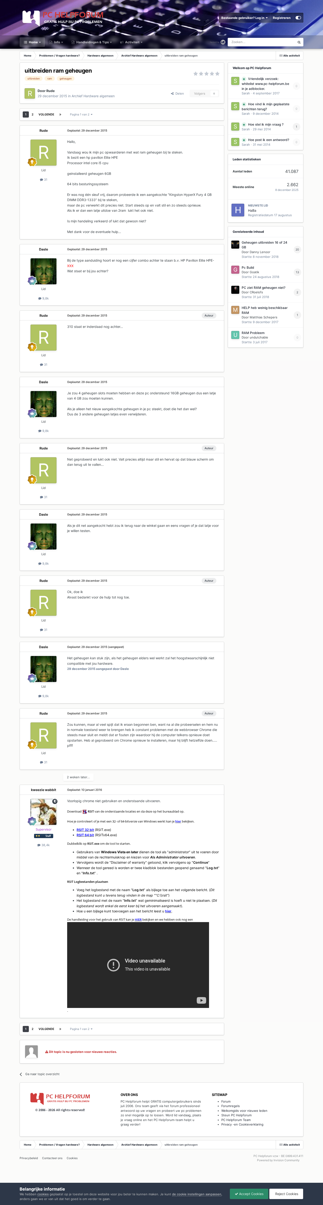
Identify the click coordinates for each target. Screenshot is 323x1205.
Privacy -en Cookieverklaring (242, 1124)
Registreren (282, 18)
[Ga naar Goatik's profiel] (235, 270)
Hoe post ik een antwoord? (268, 140)
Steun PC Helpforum (236, 1115)
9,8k (45, 298)
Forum (226, 1101)
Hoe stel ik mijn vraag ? (266, 124)
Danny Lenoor (260, 252)
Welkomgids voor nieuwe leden (244, 1111)
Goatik (254, 272)
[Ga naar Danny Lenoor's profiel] (235, 245)
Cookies (72, 1158)
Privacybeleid (29, 1158)
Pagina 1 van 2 (80, 114)
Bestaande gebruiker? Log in (243, 18)
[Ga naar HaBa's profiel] (237, 210)
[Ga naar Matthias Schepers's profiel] (235, 310)
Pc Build (248, 267)
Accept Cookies (250, 1194)
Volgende (46, 114)
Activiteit (132, 42)
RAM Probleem (253, 333)
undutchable (259, 337)
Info (56, 42)
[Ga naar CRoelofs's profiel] (235, 290)
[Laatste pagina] (60, 114)
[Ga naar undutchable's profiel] (235, 335)
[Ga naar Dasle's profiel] (44, 271)
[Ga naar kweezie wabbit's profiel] (44, 812)
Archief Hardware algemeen (93, 96)
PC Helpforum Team (236, 1120)
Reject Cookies (286, 1194)
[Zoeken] (299, 42)
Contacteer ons (52, 1158)
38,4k (45, 845)
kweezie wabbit (43, 790)
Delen (179, 93)
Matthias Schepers (263, 317)
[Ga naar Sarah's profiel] (235, 81)
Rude (50, 91)
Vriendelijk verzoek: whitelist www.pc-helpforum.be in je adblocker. (265, 84)
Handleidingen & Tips (92, 42)
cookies (43, 1194)
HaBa (252, 210)
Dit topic (282, 42)
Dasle (43, 249)
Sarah (246, 93)
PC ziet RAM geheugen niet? (263, 288)
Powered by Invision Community (278, 1160)
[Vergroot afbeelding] (84, 811)
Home (33, 42)
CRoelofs (256, 292)
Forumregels (230, 1106)
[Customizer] (298, 18)
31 (45, 179)
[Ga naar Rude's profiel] (30, 93)
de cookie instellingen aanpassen (196, 1194)
